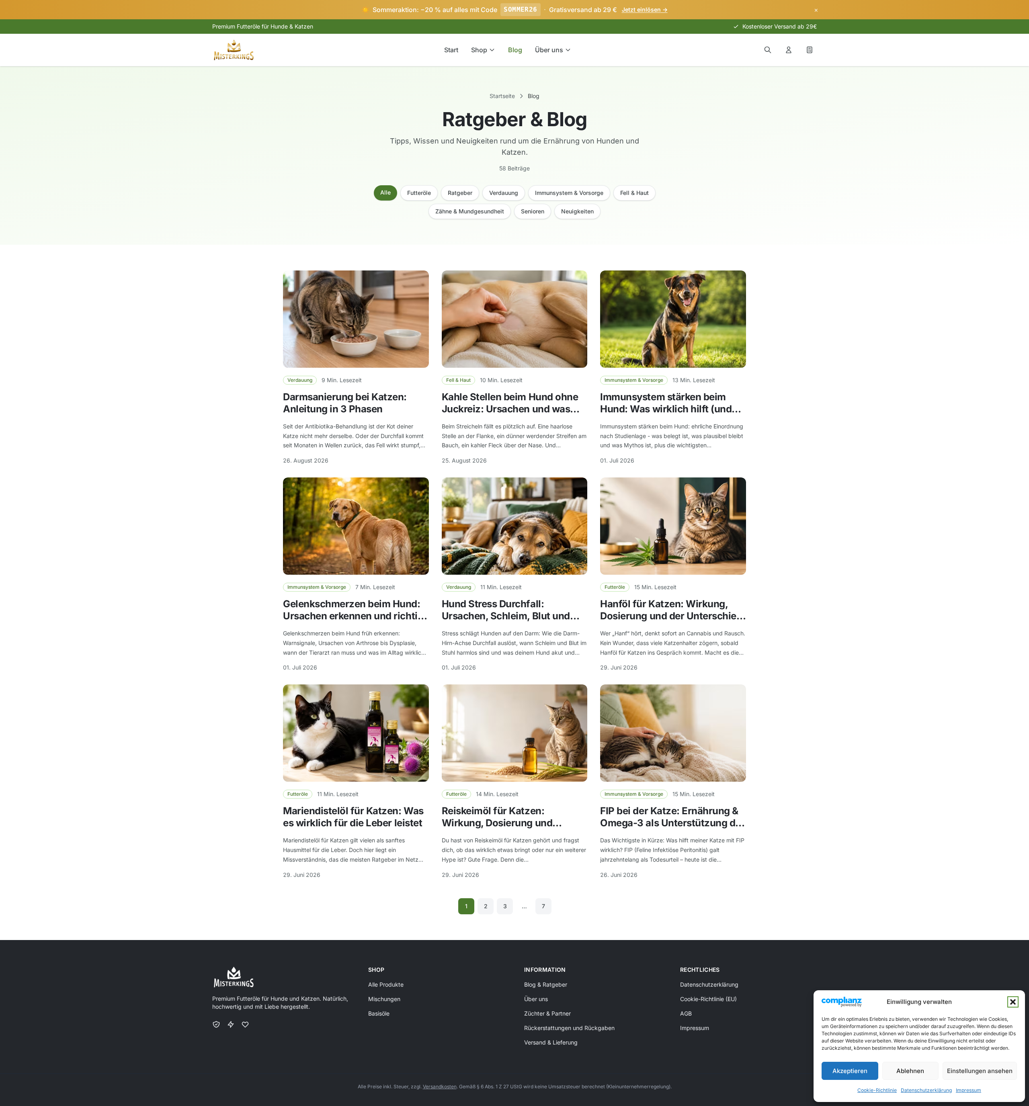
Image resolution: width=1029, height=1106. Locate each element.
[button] (1013, 1002)
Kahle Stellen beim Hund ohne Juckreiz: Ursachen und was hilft (510, 409)
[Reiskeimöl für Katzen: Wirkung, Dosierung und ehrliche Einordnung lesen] (515, 733)
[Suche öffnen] (767, 50)
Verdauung (503, 192)
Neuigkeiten (577, 211)
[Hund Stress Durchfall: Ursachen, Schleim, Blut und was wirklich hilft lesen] (515, 526)
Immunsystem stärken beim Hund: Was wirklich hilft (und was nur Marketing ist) (666, 409)
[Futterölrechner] (809, 50)
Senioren (532, 211)
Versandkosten (440, 1086)
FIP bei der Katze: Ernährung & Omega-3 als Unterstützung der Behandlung (672, 823)
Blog (515, 50)
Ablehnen (910, 1071)
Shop (479, 50)
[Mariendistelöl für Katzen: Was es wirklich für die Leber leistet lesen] (356, 733)
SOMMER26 (520, 9)
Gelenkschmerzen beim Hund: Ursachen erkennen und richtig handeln (353, 616)
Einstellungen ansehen (980, 1071)
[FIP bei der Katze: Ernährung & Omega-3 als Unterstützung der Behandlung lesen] (673, 733)
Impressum (968, 1090)
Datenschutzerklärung (926, 1090)
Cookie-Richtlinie (877, 1090)
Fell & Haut (634, 192)
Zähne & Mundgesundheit (469, 211)
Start (451, 50)
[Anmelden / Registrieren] (788, 50)
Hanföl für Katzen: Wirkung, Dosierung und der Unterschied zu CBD (671, 616)
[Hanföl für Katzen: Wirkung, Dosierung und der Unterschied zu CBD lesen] (673, 526)
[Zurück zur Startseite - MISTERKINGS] (233, 50)
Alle (385, 192)
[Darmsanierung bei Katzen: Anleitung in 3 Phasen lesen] (356, 319)
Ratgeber (460, 192)
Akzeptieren (849, 1071)
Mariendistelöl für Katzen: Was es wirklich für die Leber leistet (353, 817)
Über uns (549, 50)
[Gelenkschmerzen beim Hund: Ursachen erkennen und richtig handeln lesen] (356, 526)
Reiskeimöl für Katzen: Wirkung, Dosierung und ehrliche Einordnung (497, 823)
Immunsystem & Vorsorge (569, 192)
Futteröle (419, 192)
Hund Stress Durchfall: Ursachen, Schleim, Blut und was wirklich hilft (506, 616)
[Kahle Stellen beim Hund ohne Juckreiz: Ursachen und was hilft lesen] (515, 319)
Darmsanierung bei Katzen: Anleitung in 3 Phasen (345, 403)
